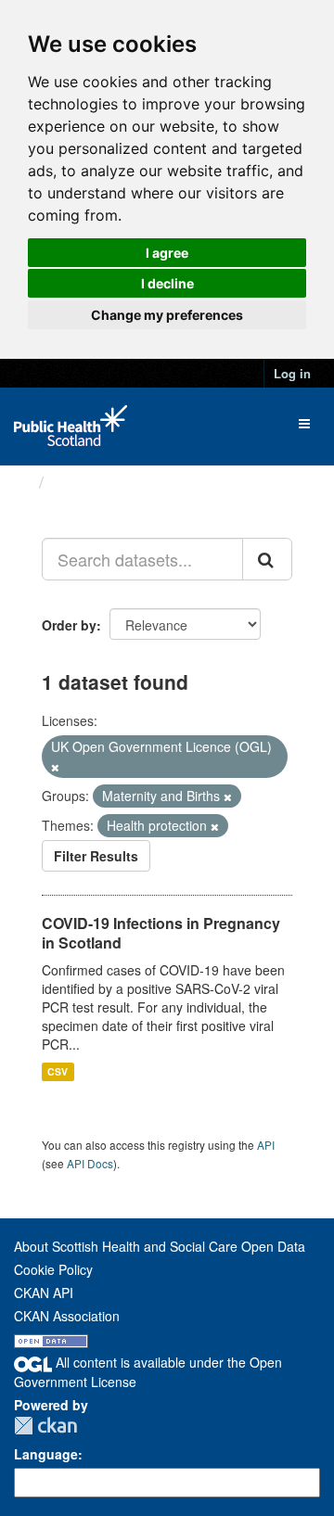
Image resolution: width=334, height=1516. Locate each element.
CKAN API (43, 1292)
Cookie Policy (53, 1269)
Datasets (87, 482)
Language (46, 1454)
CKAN (45, 1425)
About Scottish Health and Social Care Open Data (159, 1246)
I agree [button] (167, 253)
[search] (267, 559)
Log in (292, 373)
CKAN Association (67, 1315)
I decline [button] (167, 283)
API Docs (90, 1163)
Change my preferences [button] (167, 315)
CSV (57, 1071)
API (266, 1145)
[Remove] (55, 766)
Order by (69, 625)
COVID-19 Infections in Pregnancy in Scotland (161, 932)
